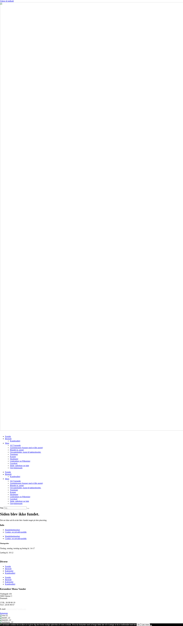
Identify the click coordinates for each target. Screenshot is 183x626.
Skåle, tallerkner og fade (19, 466)
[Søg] (28, 508)
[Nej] (151, 625)
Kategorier (9, 571)
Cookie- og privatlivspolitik (16, 532)
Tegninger (14, 454)
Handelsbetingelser (12, 530)
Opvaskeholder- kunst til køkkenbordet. (25, 452)
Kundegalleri (15, 441)
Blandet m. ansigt (17, 450)
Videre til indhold (7, 1)
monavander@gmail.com (16, 609)
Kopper (13, 457)
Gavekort (13, 463)
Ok (139, 625)
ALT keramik (15, 445)
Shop (7, 443)
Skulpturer (14, 459)
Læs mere (145, 625)
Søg (1, 508)
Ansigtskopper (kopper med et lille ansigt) (26, 448)
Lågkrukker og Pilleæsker (20, 461)
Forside (8, 436)
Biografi (8, 439)
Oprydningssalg (16, 468)
